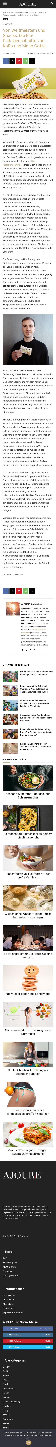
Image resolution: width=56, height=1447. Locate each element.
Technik (6, 1427)
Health (6, 1393)
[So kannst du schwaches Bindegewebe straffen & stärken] (28, 1094)
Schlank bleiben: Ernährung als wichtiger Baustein (28, 1072)
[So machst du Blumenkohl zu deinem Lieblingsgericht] (28, 818)
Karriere (6, 1397)
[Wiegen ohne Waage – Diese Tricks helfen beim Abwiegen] (28, 898)
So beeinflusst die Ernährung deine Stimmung (28, 1032)
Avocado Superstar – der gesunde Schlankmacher (28, 795)
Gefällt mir (45, 1329)
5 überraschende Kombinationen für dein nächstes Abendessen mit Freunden (36, 718)
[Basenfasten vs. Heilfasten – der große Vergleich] (28, 858)
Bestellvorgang (10, 1262)
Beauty (6, 1366)
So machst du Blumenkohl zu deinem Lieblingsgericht (28, 835)
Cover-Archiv (9, 1295)
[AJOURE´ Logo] (28, 4)
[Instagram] (26, 649)
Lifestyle (7, 1406)
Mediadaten (8, 1304)
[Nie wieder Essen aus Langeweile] (28, 978)
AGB (5, 1258)
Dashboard (8, 1271)
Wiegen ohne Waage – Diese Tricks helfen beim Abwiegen (28, 915)
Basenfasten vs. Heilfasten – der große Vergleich (28, 875)
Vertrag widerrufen (11, 1275)
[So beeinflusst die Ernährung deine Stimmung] (28, 1014)
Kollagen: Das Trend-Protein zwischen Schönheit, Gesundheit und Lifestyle (35, 747)
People (6, 1423)
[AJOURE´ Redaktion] (13, 626)
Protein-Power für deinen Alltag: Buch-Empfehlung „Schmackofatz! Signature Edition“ (36, 732)
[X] (12, 61)
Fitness (6, 1379)
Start (5, 12)
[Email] (32, 61)
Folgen (48, 1335)
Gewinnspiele (9, 1388)
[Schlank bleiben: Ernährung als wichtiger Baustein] (28, 1054)
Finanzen (7, 1375)
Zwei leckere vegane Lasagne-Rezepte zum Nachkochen (28, 1151)
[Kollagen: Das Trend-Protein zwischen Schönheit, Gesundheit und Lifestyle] (10, 748)
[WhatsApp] (25, 61)
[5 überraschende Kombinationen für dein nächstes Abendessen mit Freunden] (10, 719)
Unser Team (8, 1299)
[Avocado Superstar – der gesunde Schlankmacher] (28, 778)
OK (28, 1442)
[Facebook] (6, 61)
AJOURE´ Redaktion (31, 604)
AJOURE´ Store (9, 1266)
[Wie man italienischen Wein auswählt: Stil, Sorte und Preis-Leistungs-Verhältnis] (10, 705)
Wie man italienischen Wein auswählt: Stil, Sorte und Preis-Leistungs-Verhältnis (34, 703)
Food (10, 12)
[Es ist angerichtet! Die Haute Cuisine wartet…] (28, 938)
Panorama (8, 1419)
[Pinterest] (19, 61)
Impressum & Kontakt (13, 1312)
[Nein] (52, 1437)
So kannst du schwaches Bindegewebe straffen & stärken (28, 1111)
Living (5, 1410)
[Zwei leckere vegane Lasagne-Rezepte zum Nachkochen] (28, 1134)
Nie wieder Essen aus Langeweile (28, 994)
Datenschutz (9, 1308)
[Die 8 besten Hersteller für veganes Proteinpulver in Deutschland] (10, 676)
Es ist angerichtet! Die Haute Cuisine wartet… (28, 955)
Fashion (6, 1371)
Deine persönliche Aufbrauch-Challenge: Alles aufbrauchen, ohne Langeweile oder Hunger (34, 689)
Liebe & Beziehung (11, 1401)
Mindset (6, 1414)
